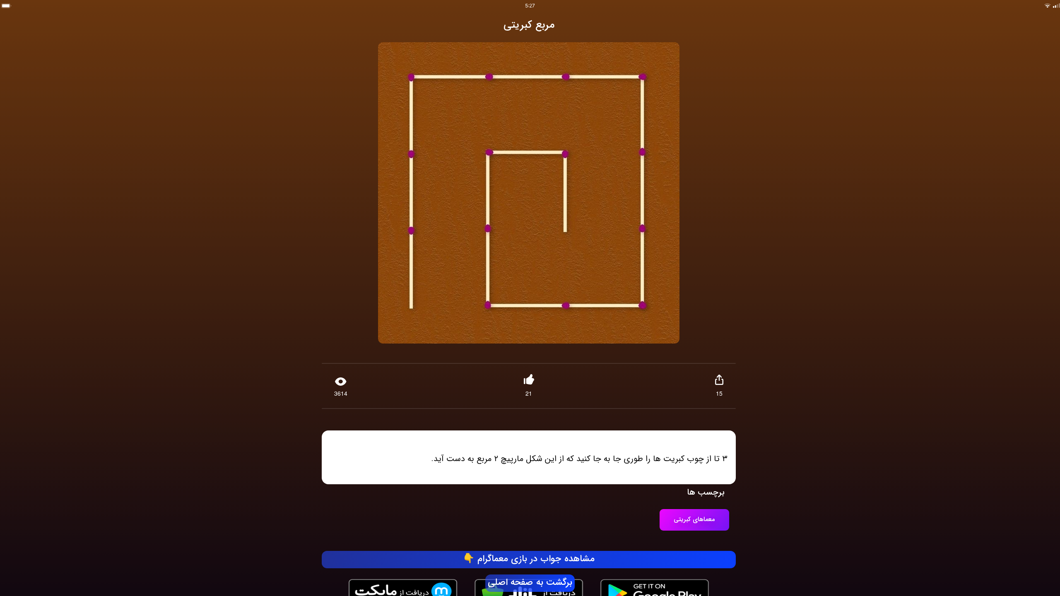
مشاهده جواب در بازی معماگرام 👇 (529, 559)
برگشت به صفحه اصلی (530, 583)
